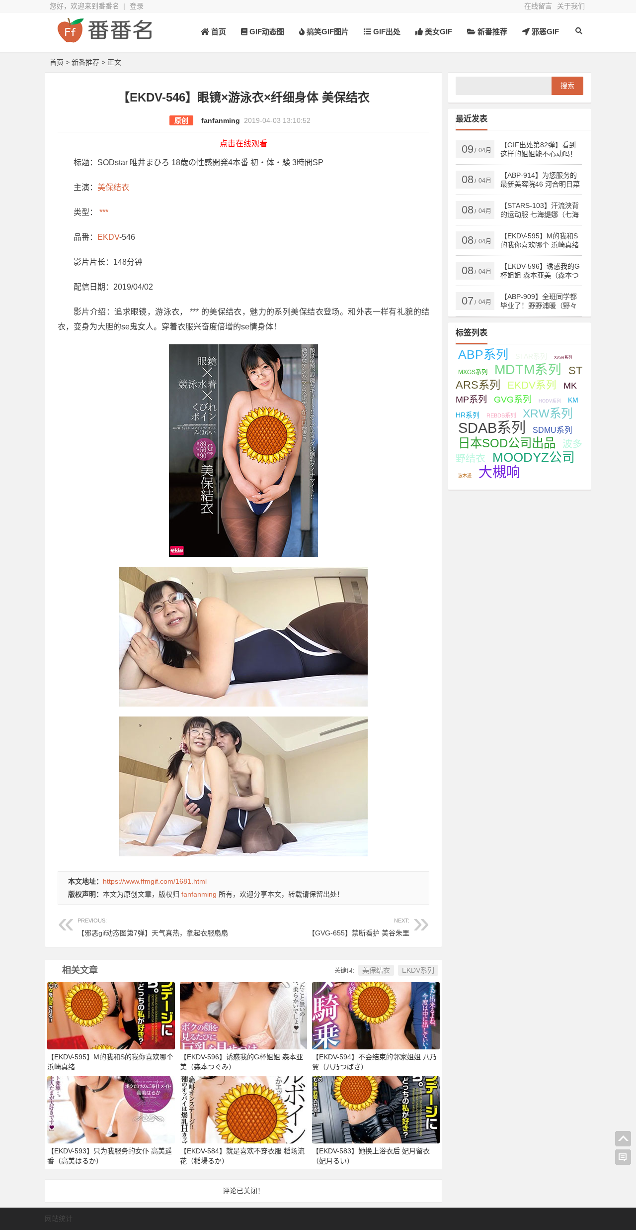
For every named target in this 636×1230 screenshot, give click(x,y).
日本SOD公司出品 (507, 443)
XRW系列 (547, 413)
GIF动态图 (265, 31)
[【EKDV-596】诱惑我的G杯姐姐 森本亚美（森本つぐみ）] (244, 1015)
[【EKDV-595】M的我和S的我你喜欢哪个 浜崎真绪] (111, 1015)
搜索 (567, 86)
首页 (217, 31)
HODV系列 (550, 401)
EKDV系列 (418, 970)
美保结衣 (113, 187)
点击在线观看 (243, 143)
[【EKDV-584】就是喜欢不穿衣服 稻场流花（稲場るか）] (244, 1109)
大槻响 (499, 472)
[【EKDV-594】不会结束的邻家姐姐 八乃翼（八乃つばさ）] (376, 1015)
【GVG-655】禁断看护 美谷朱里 (358, 927)
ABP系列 (483, 354)
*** (102, 212)
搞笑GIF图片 (327, 31)
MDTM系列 (527, 369)
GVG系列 (513, 399)
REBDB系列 (501, 415)
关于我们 (571, 6)
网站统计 (59, 1219)
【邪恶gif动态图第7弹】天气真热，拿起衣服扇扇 (153, 927)
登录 (137, 6)
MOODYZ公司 (533, 457)
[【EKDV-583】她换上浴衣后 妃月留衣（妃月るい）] (376, 1109)
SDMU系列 (552, 430)
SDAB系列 (492, 428)
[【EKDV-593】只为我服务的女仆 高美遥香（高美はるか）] (111, 1109)
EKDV (108, 237)
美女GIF (437, 31)
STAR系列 (531, 356)
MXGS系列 (472, 372)
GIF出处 (385, 31)
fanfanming (220, 120)
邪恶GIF (544, 31)
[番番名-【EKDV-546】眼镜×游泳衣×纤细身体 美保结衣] (104, 38)
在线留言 (538, 6)
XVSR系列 (563, 357)
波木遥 (465, 475)
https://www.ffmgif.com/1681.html (155, 881)
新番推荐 (491, 31)
